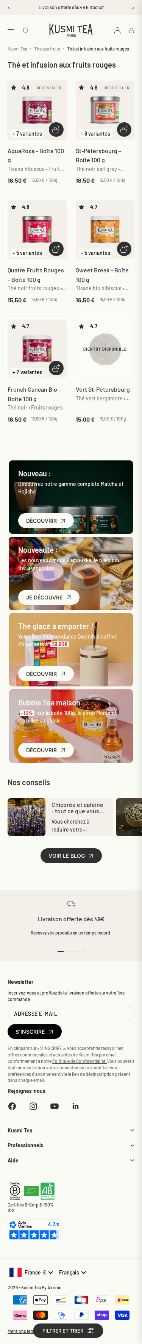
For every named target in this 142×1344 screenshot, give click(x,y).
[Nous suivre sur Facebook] (12, 1106)
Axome (54, 1287)
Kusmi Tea (17, 48)
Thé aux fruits (47, 48)
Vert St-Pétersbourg (103, 389)
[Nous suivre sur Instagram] (33, 1106)
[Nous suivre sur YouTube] (54, 1106)
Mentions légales (24, 1331)
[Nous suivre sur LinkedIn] (75, 1106)
